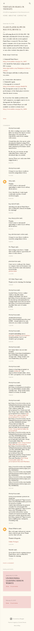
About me (12, 15)
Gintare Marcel (22, 622)
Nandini (11, 550)
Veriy (10, 181)
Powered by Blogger (18, 618)
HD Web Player (14, 279)
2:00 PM (11, 544)
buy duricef (12, 204)
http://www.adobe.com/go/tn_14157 (15, 61)
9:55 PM (11, 241)
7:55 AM (11, 395)
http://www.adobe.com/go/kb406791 (15, 86)
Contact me (21, 15)
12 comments (14, 603)
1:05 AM (11, 284)
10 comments (14, 586)
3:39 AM (11, 341)
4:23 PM (11, 325)
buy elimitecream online (17, 234)
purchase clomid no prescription (19, 335)
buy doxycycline (14, 218)
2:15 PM (11, 256)
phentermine (13, 261)
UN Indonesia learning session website (15, 580)
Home (5, 15)
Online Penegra (13, 542)
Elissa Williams (13, 528)
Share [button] (4, 118)
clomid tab (17, 371)
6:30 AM (11, 488)
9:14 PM (11, 175)
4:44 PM (11, 274)
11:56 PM (11, 377)
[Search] (30, 3)
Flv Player (12, 247)
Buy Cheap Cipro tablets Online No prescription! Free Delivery (19, 415)
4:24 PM (11, 361)
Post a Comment (8, 563)
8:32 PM (11, 163)
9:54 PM (11, 229)
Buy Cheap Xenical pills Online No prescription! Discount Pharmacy (19, 459)
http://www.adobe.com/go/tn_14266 (15, 109)
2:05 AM (11, 309)
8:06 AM (11, 198)
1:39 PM (11, 523)
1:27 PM (11, 558)
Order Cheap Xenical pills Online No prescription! (20, 443)
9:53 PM (11, 213)
